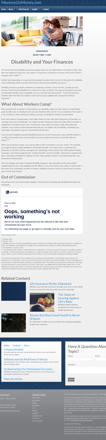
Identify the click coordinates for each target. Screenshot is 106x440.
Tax (33, 408)
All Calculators (37, 421)
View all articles (13, 378)
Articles (6, 345)
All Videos (35, 418)
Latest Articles (37, 416)
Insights (35, 9)
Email (97, 356)
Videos (26, 345)
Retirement (36, 398)
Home (3, 9)
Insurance (35, 405)
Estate (34, 403)
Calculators (17, 345)
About (11, 9)
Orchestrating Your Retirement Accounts (28, 369)
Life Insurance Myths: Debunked (50, 283)
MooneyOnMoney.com (21, 2)
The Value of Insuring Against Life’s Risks (68, 298)
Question (71, 364)
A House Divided (13, 349)
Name (70, 356)
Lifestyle (35, 413)
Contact (46, 9)
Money (34, 411)
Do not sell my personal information (82, 420)
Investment (36, 400)
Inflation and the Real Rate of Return (26, 359)
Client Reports (23, 9)
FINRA (103, 427)
